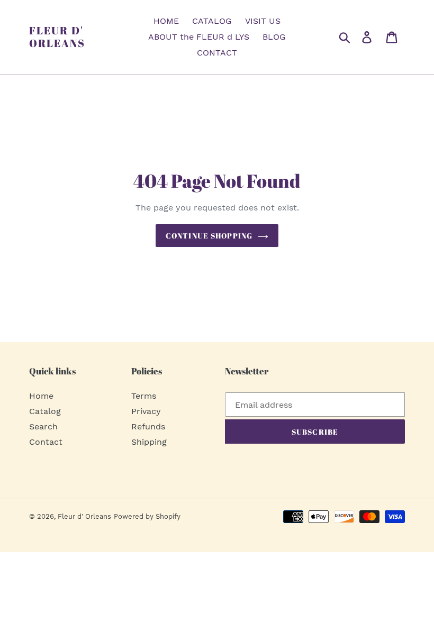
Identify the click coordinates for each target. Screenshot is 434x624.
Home (41, 396)
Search (43, 426)
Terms (143, 396)
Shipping (149, 442)
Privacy (146, 411)
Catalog (45, 411)
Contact (45, 442)
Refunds (148, 426)
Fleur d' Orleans (57, 37)
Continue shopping (209, 236)
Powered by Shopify (147, 516)
